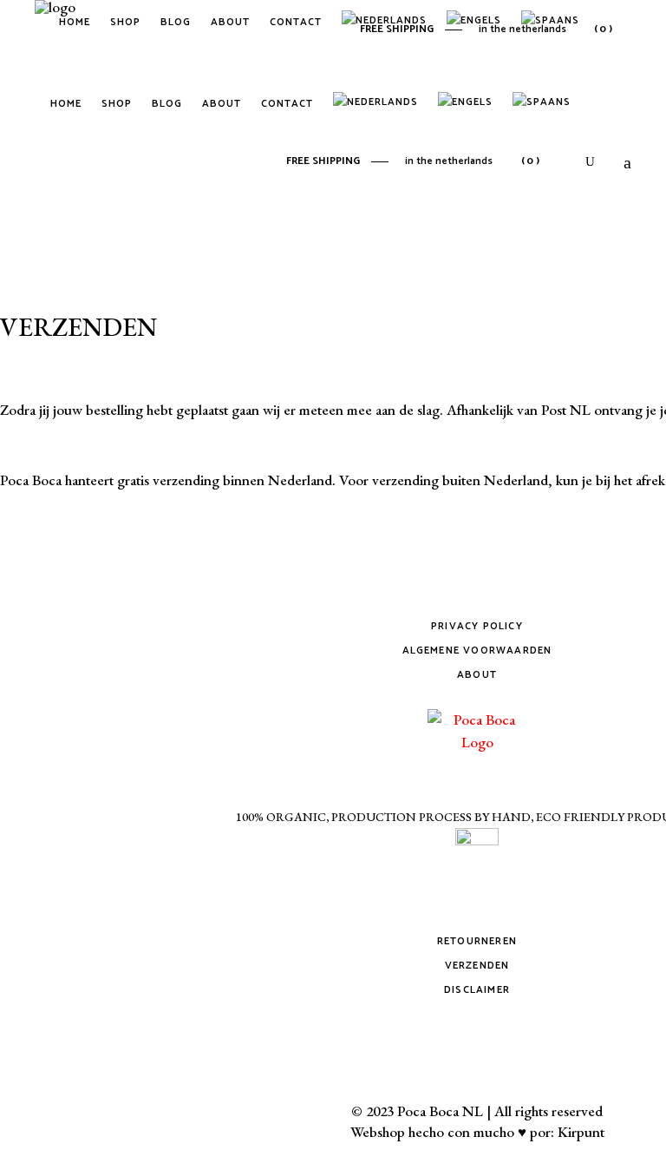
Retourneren (477, 941)
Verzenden (477, 965)
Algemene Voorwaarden (477, 650)
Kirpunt (581, 1131)
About (477, 675)
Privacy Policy (477, 626)
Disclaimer (477, 990)
